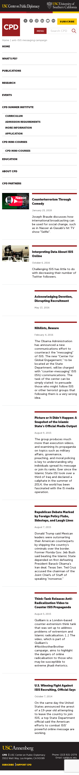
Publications (11, 70)
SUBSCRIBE (67, 21)
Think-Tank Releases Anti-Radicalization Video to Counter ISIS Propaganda (54, 603)
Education (9, 159)
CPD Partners (11, 183)
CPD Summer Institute (17, 107)
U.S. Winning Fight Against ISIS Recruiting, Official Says (55, 687)
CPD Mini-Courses (14, 142)
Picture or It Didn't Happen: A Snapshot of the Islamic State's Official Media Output (56, 422)
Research (8, 83)
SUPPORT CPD (23, 765)
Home (5, 40)
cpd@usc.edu (70, 757)
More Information (18, 127)
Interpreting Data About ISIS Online (52, 254)
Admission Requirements (22, 121)
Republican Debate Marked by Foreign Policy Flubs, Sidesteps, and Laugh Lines (54, 516)
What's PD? (9, 58)
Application (14, 133)
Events (7, 95)
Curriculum (14, 116)
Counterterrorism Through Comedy (51, 201)
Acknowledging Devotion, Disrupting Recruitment (53, 299)
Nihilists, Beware (47, 328)
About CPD (9, 171)
